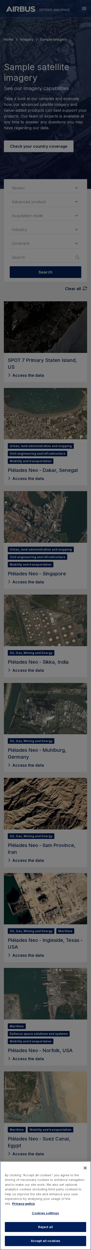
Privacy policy (23, 1203)
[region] (45, 1205)
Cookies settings (45, 1213)
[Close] (85, 1168)
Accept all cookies (45, 1241)
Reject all (45, 1227)
